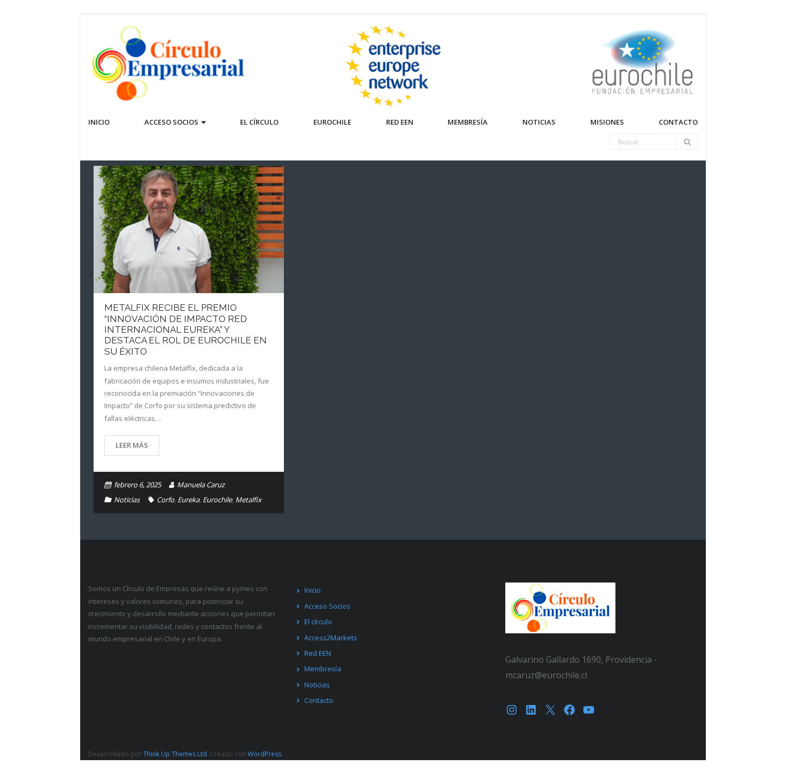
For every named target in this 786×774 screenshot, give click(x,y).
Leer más (131, 445)
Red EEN (317, 653)
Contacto (318, 700)
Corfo (165, 499)
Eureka (188, 499)
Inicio (312, 590)
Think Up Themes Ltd (175, 753)
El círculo (318, 621)
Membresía (322, 668)
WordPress (264, 753)
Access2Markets (330, 637)
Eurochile (217, 499)
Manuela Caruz (201, 484)
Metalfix (248, 499)
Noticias (127, 499)
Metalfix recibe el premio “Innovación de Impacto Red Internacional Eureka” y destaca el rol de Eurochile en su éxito (185, 329)
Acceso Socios (327, 606)
